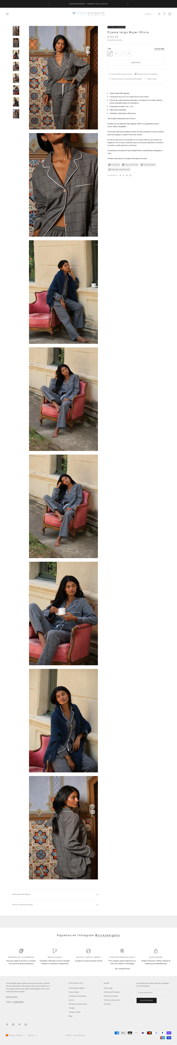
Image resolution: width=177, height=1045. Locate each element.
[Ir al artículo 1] (16, 31)
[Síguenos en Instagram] (13, 1024)
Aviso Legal (108, 988)
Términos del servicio (112, 1000)
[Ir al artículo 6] (16, 90)
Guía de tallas (159, 48)
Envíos (71, 1000)
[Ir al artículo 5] (16, 78)
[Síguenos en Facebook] (7, 1024)
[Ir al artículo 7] (16, 102)
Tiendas (72, 1008)
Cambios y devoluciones (78, 1004)
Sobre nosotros (11, 997)
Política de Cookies (111, 996)
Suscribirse (146, 1000)
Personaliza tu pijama (77, 988)
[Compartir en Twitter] (124, 175)
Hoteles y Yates (74, 1012)
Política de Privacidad (112, 992)
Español (148, 14)
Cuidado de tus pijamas (77, 996)
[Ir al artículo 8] (16, 114)
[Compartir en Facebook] (120, 175)
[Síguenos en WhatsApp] (26, 1024)
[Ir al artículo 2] (16, 43)
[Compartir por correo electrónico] (130, 175)
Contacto (107, 1004)
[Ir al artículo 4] (16, 66)
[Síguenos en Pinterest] (19, 1024)
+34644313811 (18, 1002)
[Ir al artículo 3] (16, 54)
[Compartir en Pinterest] (127, 175)
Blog (70, 1016)
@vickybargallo (107, 935)
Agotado (136, 62)
